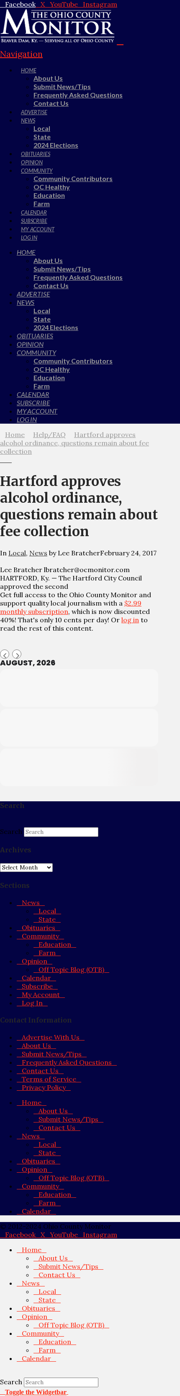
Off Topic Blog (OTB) (71, 969)
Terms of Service (49, 1079)
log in (130, 620)
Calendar (36, 978)
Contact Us (40, 1070)
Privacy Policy (44, 1087)
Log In (32, 1003)
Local (17, 553)
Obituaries (38, 927)
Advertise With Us (51, 1037)
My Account (41, 994)
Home (31, 1102)
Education (55, 944)
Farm (47, 953)
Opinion (34, 961)
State (47, 919)
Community (40, 936)
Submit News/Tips (52, 1054)
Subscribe (37, 986)
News (38, 553)
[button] (34, 1391)
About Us (36, 1045)
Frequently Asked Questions (67, 1062)
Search (11, 831)
